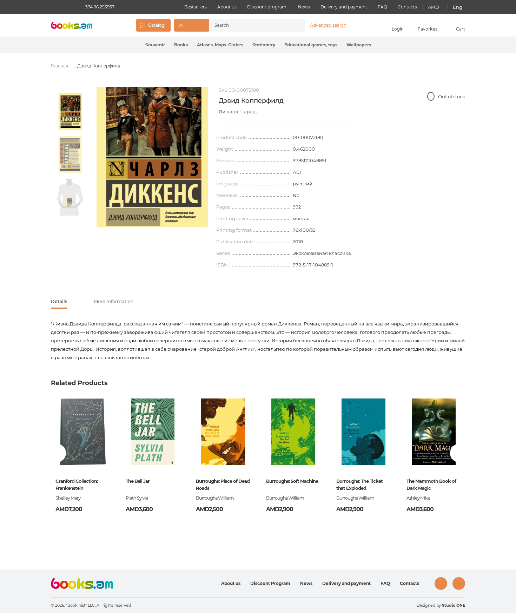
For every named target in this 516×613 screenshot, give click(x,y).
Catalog (156, 25)
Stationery (263, 44)
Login (398, 29)
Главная (59, 65)
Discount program (266, 6)
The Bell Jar (138, 481)
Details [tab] (59, 301)
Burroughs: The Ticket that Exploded (359, 484)
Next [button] (459, 453)
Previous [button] (56, 453)
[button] (191, 25)
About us (227, 6)
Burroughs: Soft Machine (292, 481)
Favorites (427, 29)
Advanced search (328, 25)
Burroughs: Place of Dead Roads (223, 484)
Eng (457, 7)
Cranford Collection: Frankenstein (76, 484)
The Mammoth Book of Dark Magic (431, 484)
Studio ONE (453, 605)
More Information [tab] (114, 301)
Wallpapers (358, 44)
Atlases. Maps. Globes (220, 44)
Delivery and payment (343, 6)
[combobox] (249, 25)
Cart (460, 29)
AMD (433, 7)
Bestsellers (195, 6)
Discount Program (270, 583)
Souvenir (155, 44)
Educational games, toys (310, 44)
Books (181, 44)
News (304, 6)
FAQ (382, 6)
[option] (70, 111)
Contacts (407, 6)
